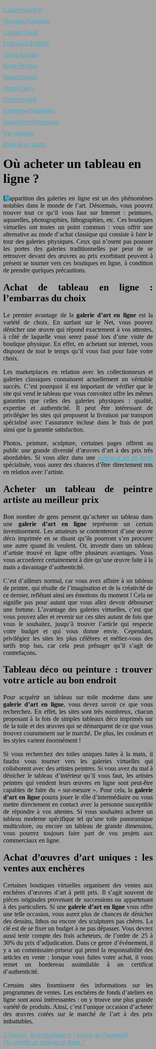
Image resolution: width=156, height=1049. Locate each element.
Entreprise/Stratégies (29, 110)
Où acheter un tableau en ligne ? (43, 1042)
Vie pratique (18, 133)
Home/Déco (18, 88)
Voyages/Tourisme (26, 21)
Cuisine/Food (20, 32)
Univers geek (20, 99)
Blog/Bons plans (24, 144)
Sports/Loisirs (20, 54)
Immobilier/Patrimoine (31, 121)
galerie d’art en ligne (125, 457)
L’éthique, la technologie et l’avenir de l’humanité (65, 1034)
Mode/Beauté (20, 77)
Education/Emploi (26, 43)
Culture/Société (22, 9)
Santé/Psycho (20, 65)
